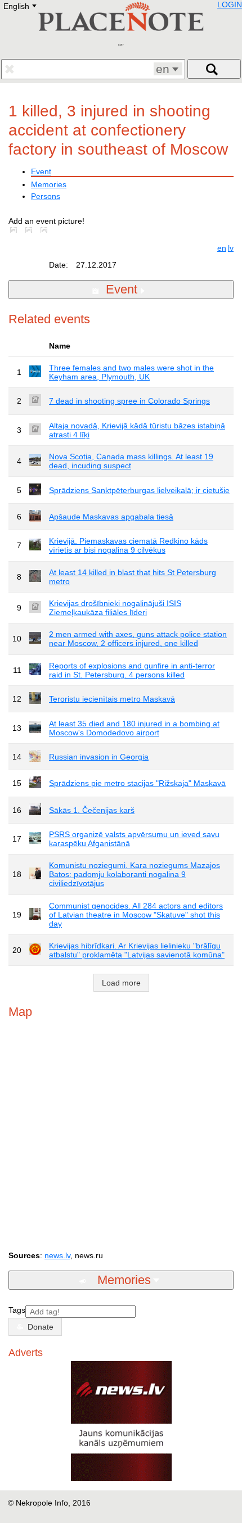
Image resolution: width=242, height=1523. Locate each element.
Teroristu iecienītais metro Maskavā (112, 698)
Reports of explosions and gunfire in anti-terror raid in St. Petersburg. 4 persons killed (132, 670)
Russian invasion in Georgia (99, 756)
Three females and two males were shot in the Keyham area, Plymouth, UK (131, 372)
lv (231, 247)
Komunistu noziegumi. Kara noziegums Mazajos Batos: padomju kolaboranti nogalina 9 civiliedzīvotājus (134, 874)
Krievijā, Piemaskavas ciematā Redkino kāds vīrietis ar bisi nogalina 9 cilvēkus (128, 545)
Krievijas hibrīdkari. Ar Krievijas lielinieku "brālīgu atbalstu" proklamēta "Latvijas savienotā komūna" (137, 950)
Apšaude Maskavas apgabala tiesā (111, 516)
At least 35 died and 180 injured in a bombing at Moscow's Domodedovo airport (134, 728)
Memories (48, 184)
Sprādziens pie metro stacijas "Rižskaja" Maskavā (137, 783)
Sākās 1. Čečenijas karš (92, 810)
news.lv (57, 1255)
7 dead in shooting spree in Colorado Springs (129, 400)
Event (41, 171)
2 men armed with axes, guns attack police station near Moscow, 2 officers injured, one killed (138, 639)
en (221, 247)
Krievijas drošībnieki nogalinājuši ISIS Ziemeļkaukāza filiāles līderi (115, 608)
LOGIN (229, 4)
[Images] (15, 229)
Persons (45, 196)
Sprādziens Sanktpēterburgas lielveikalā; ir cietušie (139, 490)
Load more (121, 982)
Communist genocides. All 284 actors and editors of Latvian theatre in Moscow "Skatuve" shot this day (136, 914)
